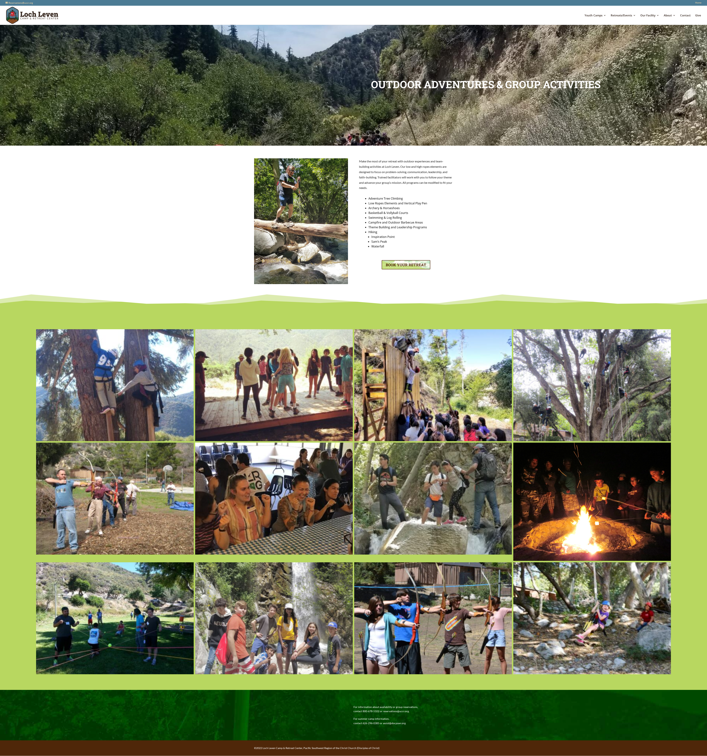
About (668, 15)
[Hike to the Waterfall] (433, 553)
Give (698, 15)
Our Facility (647, 15)
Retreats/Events (621, 15)
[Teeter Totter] (274, 440)
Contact (685, 15)
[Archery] (433, 673)
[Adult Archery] (115, 553)
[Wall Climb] (433, 440)
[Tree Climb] (115, 440)
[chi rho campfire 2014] (592, 560)
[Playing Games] (274, 553)
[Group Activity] (115, 673)
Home (698, 3)
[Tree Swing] (592, 673)
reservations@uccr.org (396, 711)
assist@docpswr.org (394, 723)
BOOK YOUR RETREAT (406, 264)
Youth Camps (593, 15)
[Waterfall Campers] (274, 673)
